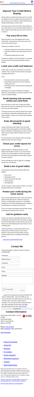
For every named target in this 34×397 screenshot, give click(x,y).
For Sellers (8, 352)
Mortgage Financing (11, 358)
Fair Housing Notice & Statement (18, 380)
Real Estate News (10, 365)
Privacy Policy (24, 379)
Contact (7, 362)
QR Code (3, 379)
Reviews (7, 348)
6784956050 (7, 328)
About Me (7, 345)
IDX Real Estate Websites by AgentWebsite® (12, 383)
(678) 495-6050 (9, 327)
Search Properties (10, 342)
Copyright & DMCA (16, 379)
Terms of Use (8, 379)
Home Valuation (10, 355)
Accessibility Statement (6, 380)
